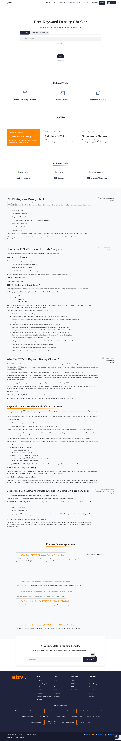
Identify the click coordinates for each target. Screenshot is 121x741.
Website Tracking (93, 690)
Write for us (57, 693)
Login (102, 2)
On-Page (91, 693)
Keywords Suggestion (42, 684)
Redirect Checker (60, 716)
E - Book (56, 690)
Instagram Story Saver (101, 710)
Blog (78, 2)
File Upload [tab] (44, 32)
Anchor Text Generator (68, 710)
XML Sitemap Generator (68, 722)
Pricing (72, 2)
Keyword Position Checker (44, 696)
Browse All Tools (85, 722)
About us (85, 2)
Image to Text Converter (93, 716)
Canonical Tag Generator (52, 710)
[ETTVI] (10, 2)
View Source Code (85, 710)
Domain (91, 687)
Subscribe (89, 659)
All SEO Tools (40, 680)
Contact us (94, 2)
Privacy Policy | (10, 737)
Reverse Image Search (36, 710)
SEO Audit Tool (44, 716)
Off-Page (91, 696)
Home (48, 2)
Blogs (55, 680)
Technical (91, 680)
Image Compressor (36, 722)
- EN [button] (111, 2)
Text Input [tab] (34, 32)
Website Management (94, 684)
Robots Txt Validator (27, 716)
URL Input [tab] (24, 32)
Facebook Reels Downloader (52, 722)
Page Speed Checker (76, 716)
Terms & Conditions (20, 737)
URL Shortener (19, 710)
